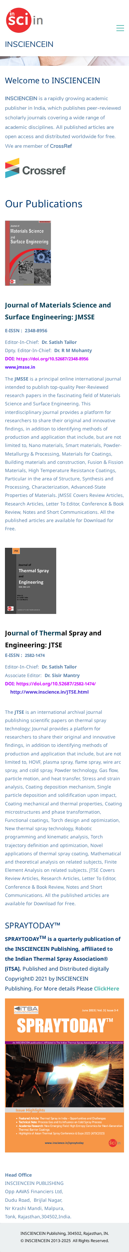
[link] (35, 162)
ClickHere (106, 988)
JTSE (55, 644)
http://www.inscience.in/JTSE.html (49, 692)
